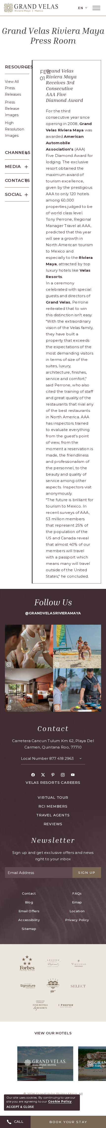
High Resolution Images (14, 129)
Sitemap (29, 929)
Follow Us (53, 602)
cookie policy (60, 1101)
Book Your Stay (68, 1122)
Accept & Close (20, 1107)
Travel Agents (53, 815)
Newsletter (53, 840)
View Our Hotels (53, 1033)
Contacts (17, 180)
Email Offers (29, 911)
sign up (87, 873)
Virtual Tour (53, 797)
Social (13, 194)
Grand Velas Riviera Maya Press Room (53, 35)
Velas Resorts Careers (53, 782)
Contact (53, 728)
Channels (17, 152)
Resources (17, 66)
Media (13, 166)
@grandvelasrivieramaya (53, 613)
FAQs (77, 893)
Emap (77, 902)
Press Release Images (12, 108)
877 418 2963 (61, 758)
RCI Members (53, 806)
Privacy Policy (77, 920)
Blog (29, 902)
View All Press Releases (13, 88)
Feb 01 (42, 75)
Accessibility (29, 920)
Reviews (53, 824)
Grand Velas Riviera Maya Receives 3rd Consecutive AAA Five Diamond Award (64, 85)
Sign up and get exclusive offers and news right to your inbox (52, 855)
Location (77, 911)
